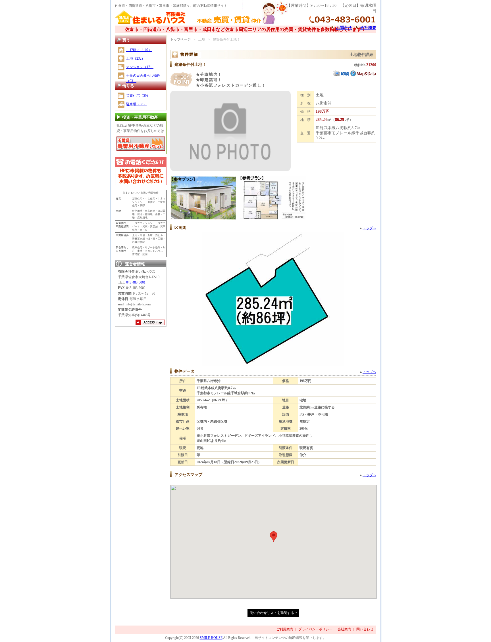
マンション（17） (139, 67)
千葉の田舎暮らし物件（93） (143, 78)
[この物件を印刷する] (341, 75)
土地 (201, 39)
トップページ (180, 39)
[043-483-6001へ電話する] (141, 171)
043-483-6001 (135, 282)
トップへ (369, 228)
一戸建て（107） (139, 50)
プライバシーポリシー (315, 629)
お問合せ (344, 27)
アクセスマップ (150, 323)
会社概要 (368, 27)
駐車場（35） (136, 104)
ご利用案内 (284, 629)
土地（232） (135, 58)
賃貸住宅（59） (138, 96)
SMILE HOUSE (211, 638)
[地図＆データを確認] (363, 75)
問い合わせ (364, 629)
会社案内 (344, 629)
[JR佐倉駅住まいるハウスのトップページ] (150, 23)
